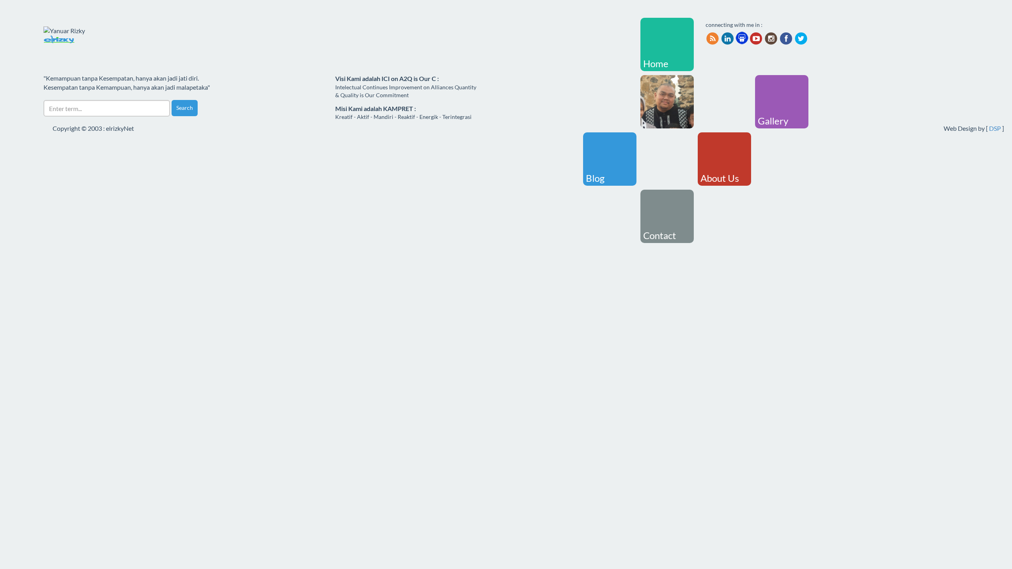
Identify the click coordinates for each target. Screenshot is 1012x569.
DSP (995, 128)
